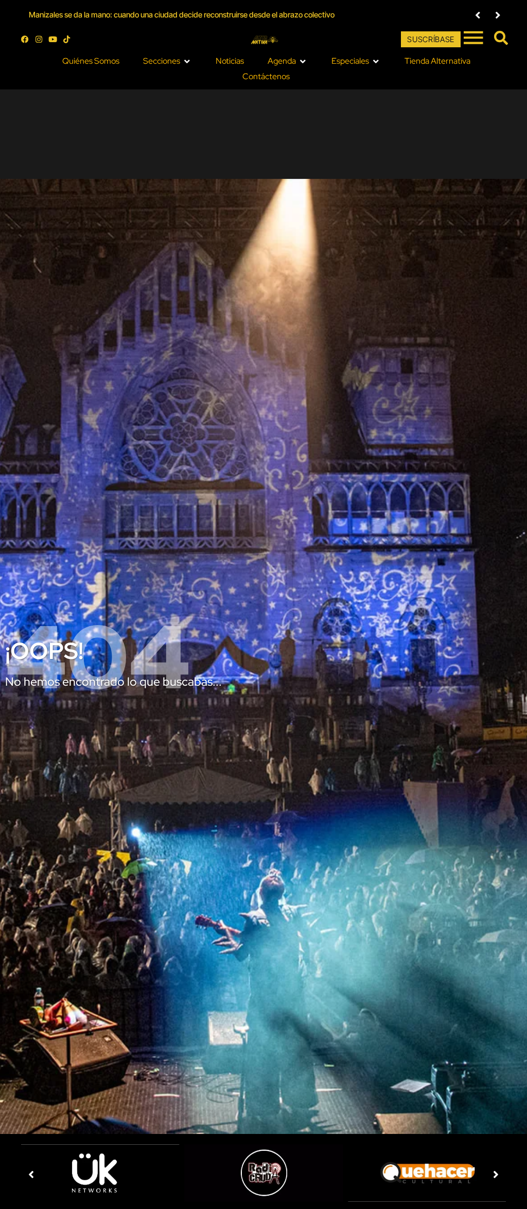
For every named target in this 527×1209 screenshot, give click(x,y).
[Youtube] (53, 39)
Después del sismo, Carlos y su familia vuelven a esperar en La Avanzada (149, 15)
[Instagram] (39, 39)
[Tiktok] (67, 39)
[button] (477, 15)
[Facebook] (25, 39)
